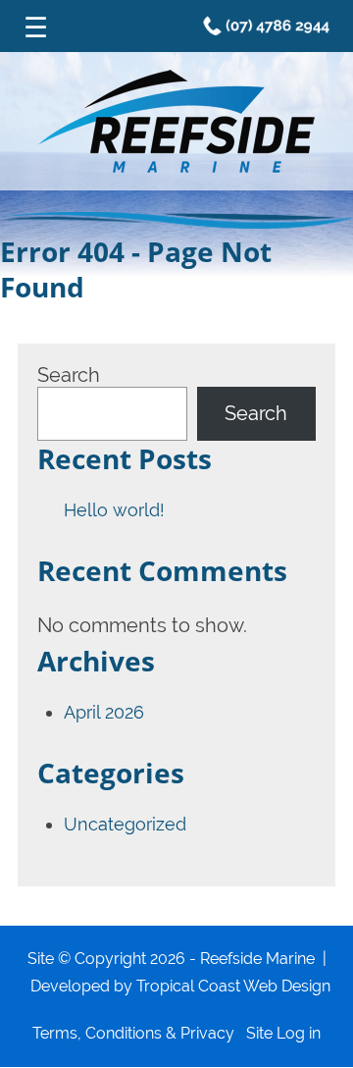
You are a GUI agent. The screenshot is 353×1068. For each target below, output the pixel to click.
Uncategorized (125, 824)
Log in (299, 1033)
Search (68, 375)
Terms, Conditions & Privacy (133, 1033)
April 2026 (104, 712)
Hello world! (114, 510)
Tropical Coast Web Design (233, 986)
